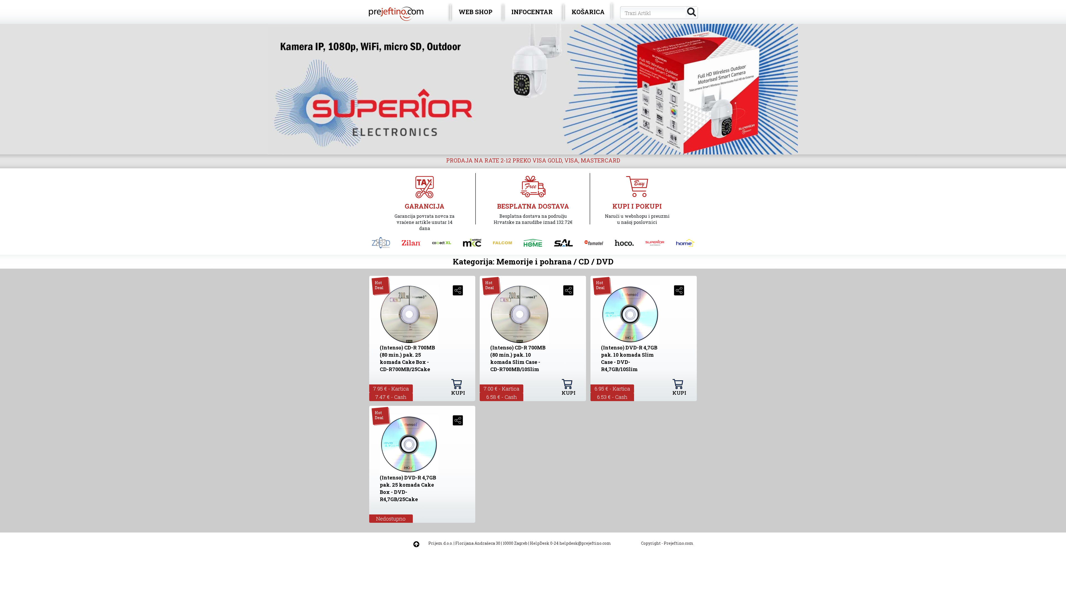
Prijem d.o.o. (440, 543)
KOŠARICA (588, 12)
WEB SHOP (475, 12)
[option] (533, 89)
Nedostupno (391, 518)
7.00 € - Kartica (501, 388)
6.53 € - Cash (612, 396)
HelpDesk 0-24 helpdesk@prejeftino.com (570, 543)
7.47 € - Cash (390, 396)
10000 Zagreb (515, 543)
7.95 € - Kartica (391, 388)
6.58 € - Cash (501, 396)
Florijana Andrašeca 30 (477, 543)
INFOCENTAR (532, 12)
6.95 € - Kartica (612, 388)
